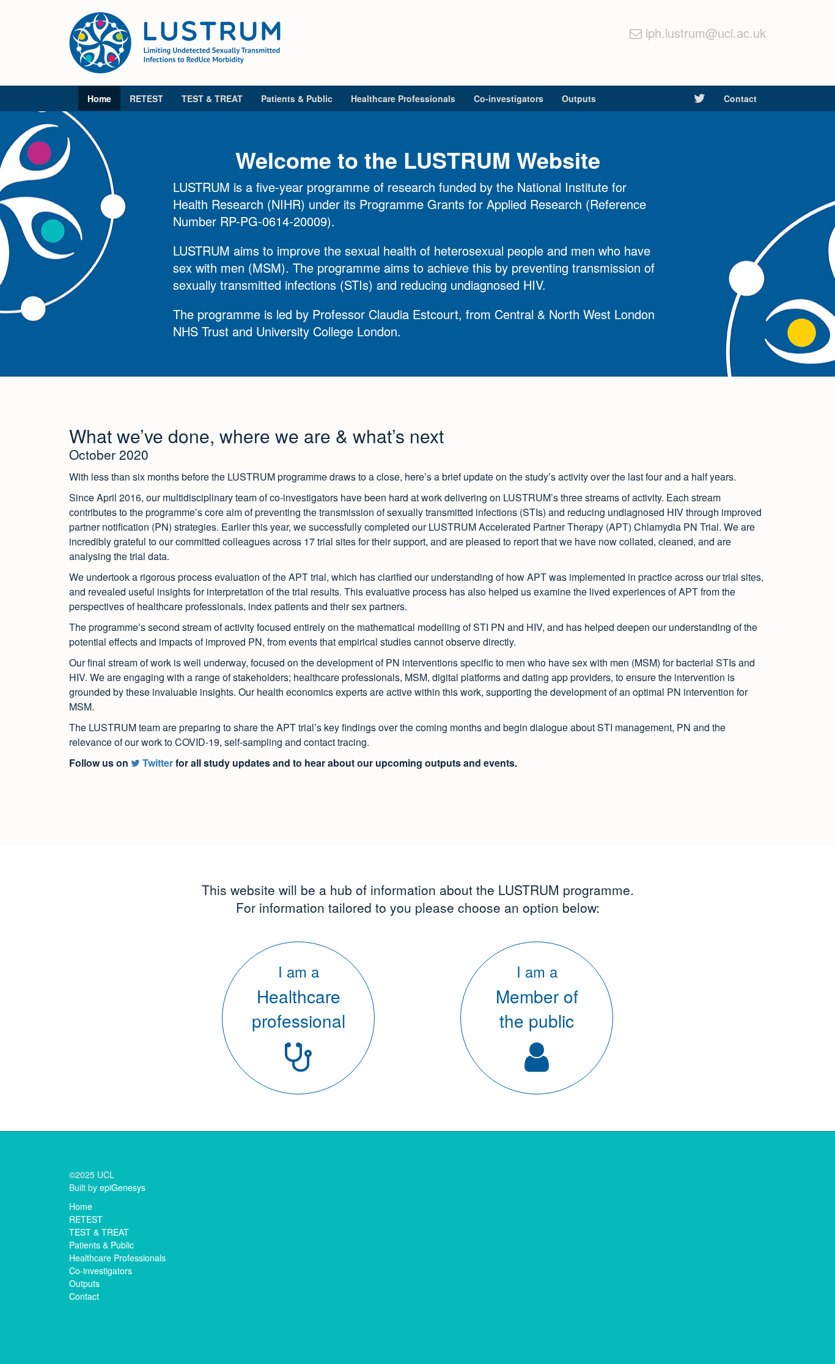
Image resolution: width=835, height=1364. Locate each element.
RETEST (146, 98)
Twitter (156, 763)
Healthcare (403, 98)
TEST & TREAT (212, 98)
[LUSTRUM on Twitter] (700, 98)
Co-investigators (508, 98)
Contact (740, 98)
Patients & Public (297, 98)
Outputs (579, 98)
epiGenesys (122, 1187)
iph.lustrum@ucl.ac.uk (706, 33)
